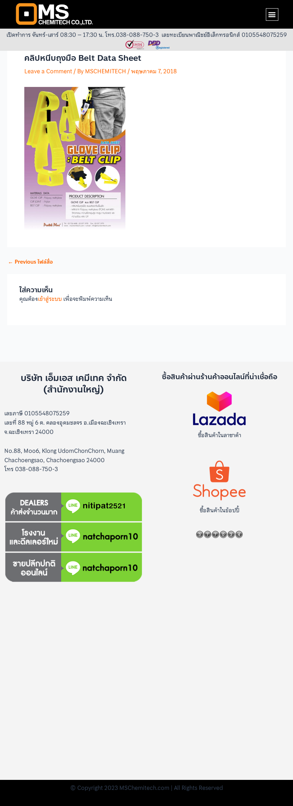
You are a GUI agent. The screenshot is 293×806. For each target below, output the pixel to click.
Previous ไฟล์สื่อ (30, 262)
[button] (272, 14)
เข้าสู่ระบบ (50, 298)
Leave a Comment (48, 71)
